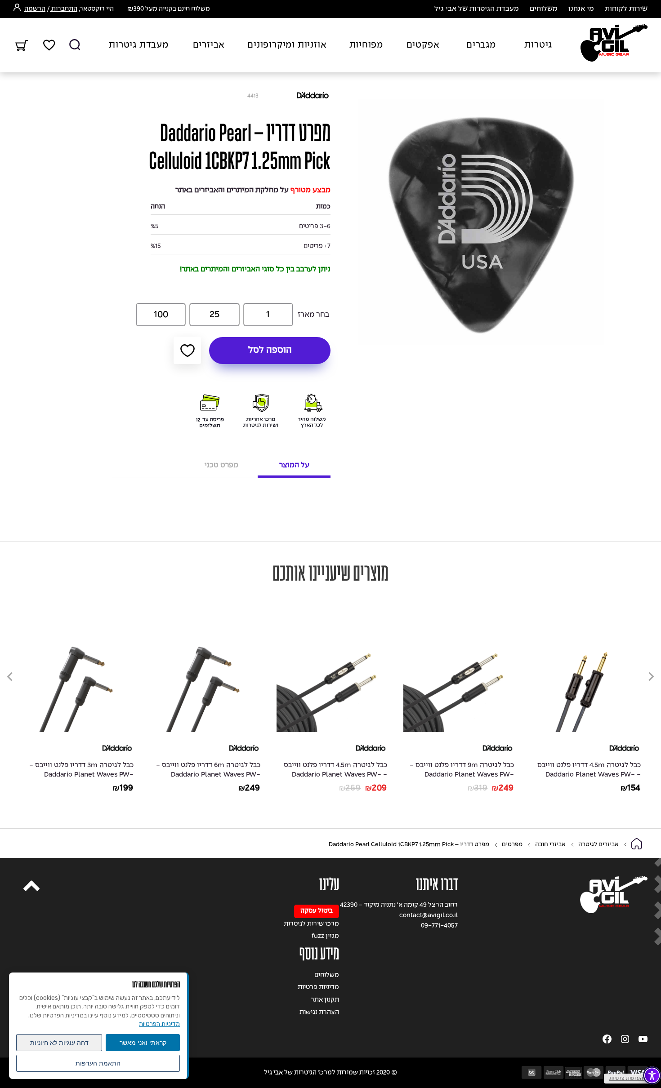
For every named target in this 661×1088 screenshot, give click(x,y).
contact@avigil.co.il (428, 916)
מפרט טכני (221, 465)
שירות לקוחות (626, 9)
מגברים (481, 45)
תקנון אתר (325, 1000)
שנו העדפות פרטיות (630, 1078)
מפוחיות (366, 45)
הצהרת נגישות (319, 1013)
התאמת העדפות (98, 1063)
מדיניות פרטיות (318, 987)
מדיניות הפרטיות (159, 1024)
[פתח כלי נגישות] (652, 1075)
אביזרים (209, 45)
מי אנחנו (581, 9)
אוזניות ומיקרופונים (286, 45)
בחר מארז (313, 314)
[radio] (268, 314)
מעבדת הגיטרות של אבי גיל (476, 9)
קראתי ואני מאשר (143, 1042)
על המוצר (294, 465)
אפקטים (423, 45)
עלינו (329, 884)
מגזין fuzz (325, 936)
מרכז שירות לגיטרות (311, 924)
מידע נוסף (319, 954)
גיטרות (538, 45)
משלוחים (544, 9)
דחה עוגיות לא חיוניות (59, 1042)
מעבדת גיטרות (139, 45)
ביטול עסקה (316, 911)
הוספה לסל (270, 350)
